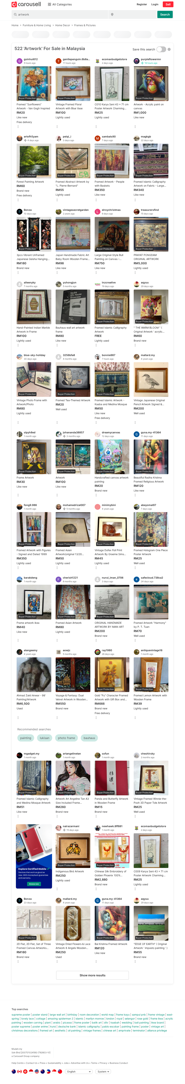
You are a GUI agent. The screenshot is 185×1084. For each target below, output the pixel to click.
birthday (72, 1014)
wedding (127, 1022)
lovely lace (27, 1018)
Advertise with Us (80, 1063)
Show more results (93, 975)
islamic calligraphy (89, 1026)
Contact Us (31, 1063)
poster (145, 1026)
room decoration (89, 1014)
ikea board (157, 1022)
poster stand (40, 1014)
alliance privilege (157, 1030)
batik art (97, 1022)
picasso (67, 1022)
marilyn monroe (95, 1018)
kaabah (115, 1022)
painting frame (130, 1026)
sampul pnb (139, 1014)
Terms (94, 1063)
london (110, 1018)
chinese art (109, 1030)
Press (42, 1063)
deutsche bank (67, 1026)
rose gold (142, 1018)
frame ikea (156, 1018)
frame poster (81, 1022)
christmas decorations (25, 1030)
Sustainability (54, 1063)
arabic (57, 1022)
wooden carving (32, 1022)
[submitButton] (165, 14)
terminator (139, 1030)
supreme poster (21, 1014)
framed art (46, 1030)
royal (119, 1018)
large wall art (57, 1014)
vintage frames (92, 1030)
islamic (79, 1018)
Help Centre (18, 1063)
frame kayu (123, 1014)
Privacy (103, 1063)
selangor (130, 1018)
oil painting (74, 1030)
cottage (40, 1018)
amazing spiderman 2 (60, 1018)
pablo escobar (110, 1026)
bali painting (141, 1022)
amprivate (124, 1030)
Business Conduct (119, 1063)
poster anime (40, 1026)
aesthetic (60, 1030)
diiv (106, 1022)
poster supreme (21, 1026)
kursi (53, 1026)
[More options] (18, 127)
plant (48, 1022)
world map (107, 1014)
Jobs (66, 1063)
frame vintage (156, 1014)
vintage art (157, 1026)
